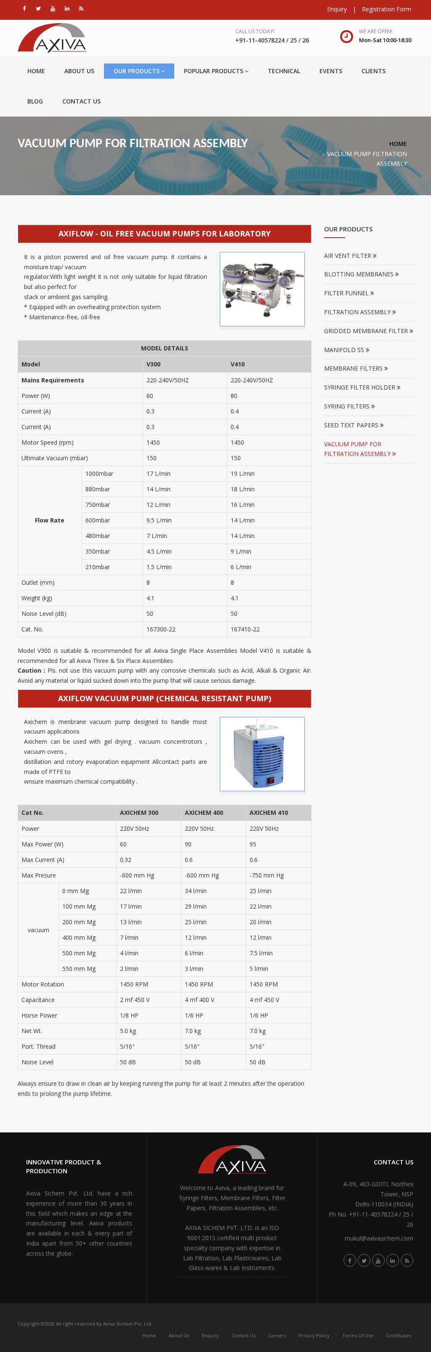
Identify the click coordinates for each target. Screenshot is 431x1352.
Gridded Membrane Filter (367, 331)
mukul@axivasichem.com (379, 1238)
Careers (277, 1335)
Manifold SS (345, 350)
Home (36, 71)
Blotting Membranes (359, 274)
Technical (284, 71)
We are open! (375, 31)
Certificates (398, 1335)
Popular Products (213, 71)
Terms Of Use (357, 1335)
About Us (79, 71)
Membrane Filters (354, 368)
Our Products (137, 71)
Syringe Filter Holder (360, 387)
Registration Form (386, 9)
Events (330, 71)
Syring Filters (347, 406)
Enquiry (337, 9)
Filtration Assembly (358, 312)
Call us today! (254, 31)
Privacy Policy (314, 1335)
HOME (398, 144)
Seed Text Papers (352, 425)
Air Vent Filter (348, 256)
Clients (374, 71)
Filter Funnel (347, 293)
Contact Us (81, 101)
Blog (35, 101)
